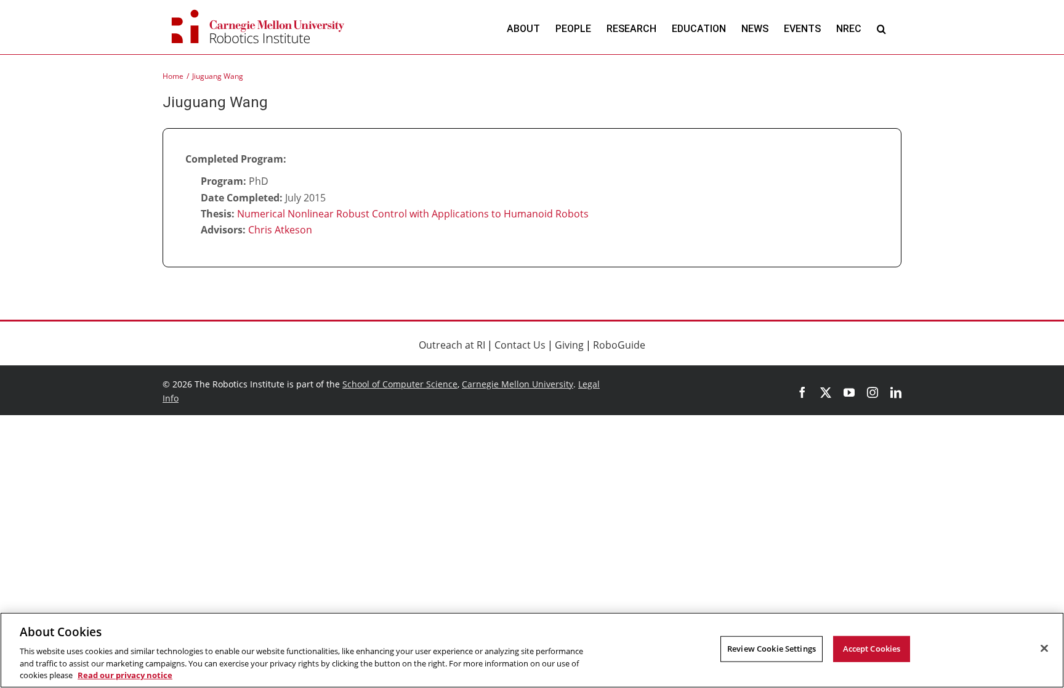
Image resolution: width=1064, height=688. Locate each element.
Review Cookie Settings (771, 648)
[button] (881, 28)
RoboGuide (619, 345)
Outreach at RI (452, 345)
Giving (569, 345)
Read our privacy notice (125, 675)
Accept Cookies (872, 648)
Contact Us (520, 345)
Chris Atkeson (280, 230)
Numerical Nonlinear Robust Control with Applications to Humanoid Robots (413, 214)
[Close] (1044, 648)
